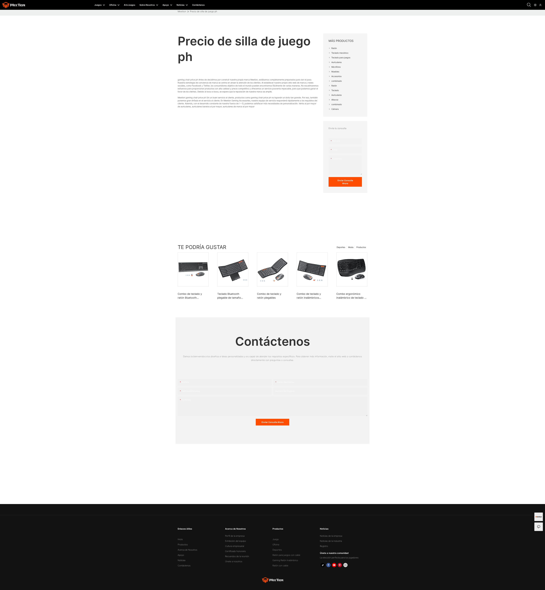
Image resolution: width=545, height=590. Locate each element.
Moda (350, 247)
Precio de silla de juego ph (203, 11)
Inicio (180, 539)
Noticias (181, 560)
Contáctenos (184, 565)
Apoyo (181, 555)
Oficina (275, 544)
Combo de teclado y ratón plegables (269, 295)
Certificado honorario (235, 551)
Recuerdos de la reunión (237, 556)
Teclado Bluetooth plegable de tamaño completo (229, 296)
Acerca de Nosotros (187, 549)
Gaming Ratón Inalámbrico (285, 560)
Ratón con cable (280, 565)
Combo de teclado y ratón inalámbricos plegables (309, 296)
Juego (275, 539)
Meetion (182, 11)
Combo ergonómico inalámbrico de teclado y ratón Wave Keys (351, 296)
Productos (361, 247)
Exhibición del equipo (235, 541)
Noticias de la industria (331, 541)
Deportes (341, 247)
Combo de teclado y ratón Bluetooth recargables (190, 296)
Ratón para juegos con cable (286, 555)
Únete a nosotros (233, 561)
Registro (324, 546)
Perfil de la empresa (235, 536)
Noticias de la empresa (331, 536)
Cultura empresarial (234, 546)
